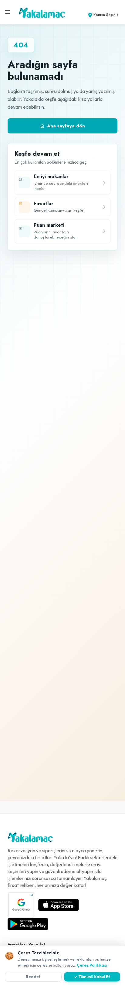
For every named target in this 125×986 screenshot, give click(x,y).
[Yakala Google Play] (28, 924)
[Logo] (30, 839)
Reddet (33, 976)
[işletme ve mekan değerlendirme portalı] (8, 12)
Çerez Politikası (92, 965)
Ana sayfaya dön (66, 126)
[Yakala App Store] (58, 905)
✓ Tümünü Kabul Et (92, 976)
